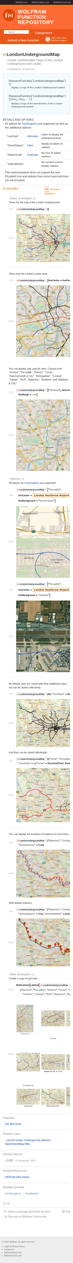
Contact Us (9, 1249)
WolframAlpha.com (40, 2)
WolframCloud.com (62, 2)
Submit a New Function (23, 40)
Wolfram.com (22, 2)
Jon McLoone (13, 1124)
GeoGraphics (13, 1193)
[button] (36, 188)
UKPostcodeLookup (17, 1177)
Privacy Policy (18, 1246)
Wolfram (13, 1242)
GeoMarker (32, 1193)
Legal (7, 1246)
